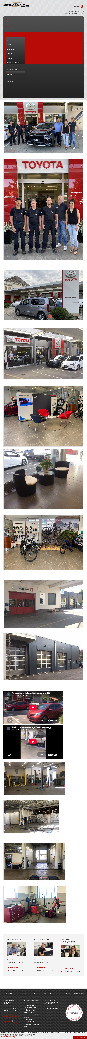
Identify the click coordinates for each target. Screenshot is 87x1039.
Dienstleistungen (12, 69)
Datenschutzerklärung (10, 1023)
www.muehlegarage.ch (11, 1016)
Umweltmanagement (13, 62)
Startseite (10, 28)
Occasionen (10, 88)
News (8, 21)
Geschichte (10, 49)
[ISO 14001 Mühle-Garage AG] (74, 1012)
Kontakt (9, 58)
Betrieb (9, 44)
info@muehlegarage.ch (11, 1015)
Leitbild (9, 53)
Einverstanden (80, 1037)
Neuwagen (10, 81)
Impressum (7, 1021)
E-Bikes (9, 74)
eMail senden (14, 967)
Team (8, 40)
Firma (8, 35)
